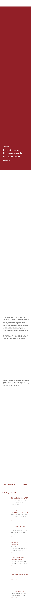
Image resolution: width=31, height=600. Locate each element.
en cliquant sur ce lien (13, 340)
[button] (24, 3)
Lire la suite (14, 507)
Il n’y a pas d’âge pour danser (19, 591)
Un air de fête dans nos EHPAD (19, 574)
